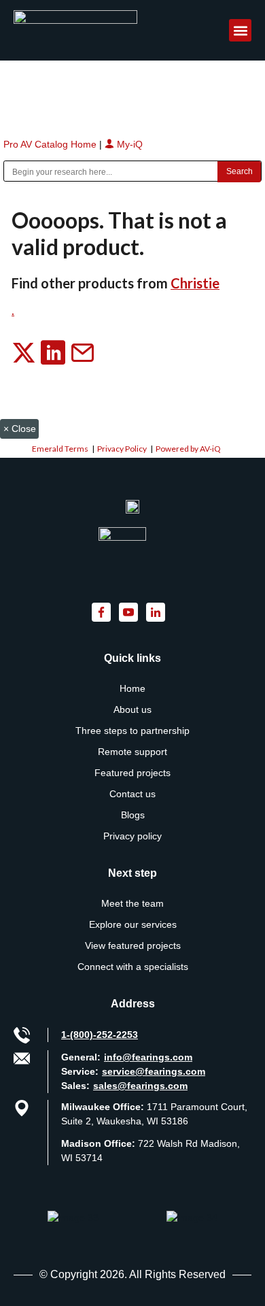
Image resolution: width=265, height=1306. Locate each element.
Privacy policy (132, 836)
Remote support (132, 751)
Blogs (133, 814)
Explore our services (133, 924)
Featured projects (132, 772)
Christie (195, 283)
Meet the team (132, 903)
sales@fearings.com (140, 1085)
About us (132, 709)
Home (132, 688)
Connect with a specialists (132, 966)
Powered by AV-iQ (188, 448)
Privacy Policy (122, 448)
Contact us (132, 793)
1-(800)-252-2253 (99, 1034)
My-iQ (128, 144)
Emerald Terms (60, 448)
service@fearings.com (153, 1071)
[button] (240, 30)
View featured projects (133, 945)
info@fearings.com (148, 1057)
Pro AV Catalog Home (51, 144)
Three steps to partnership (132, 730)
